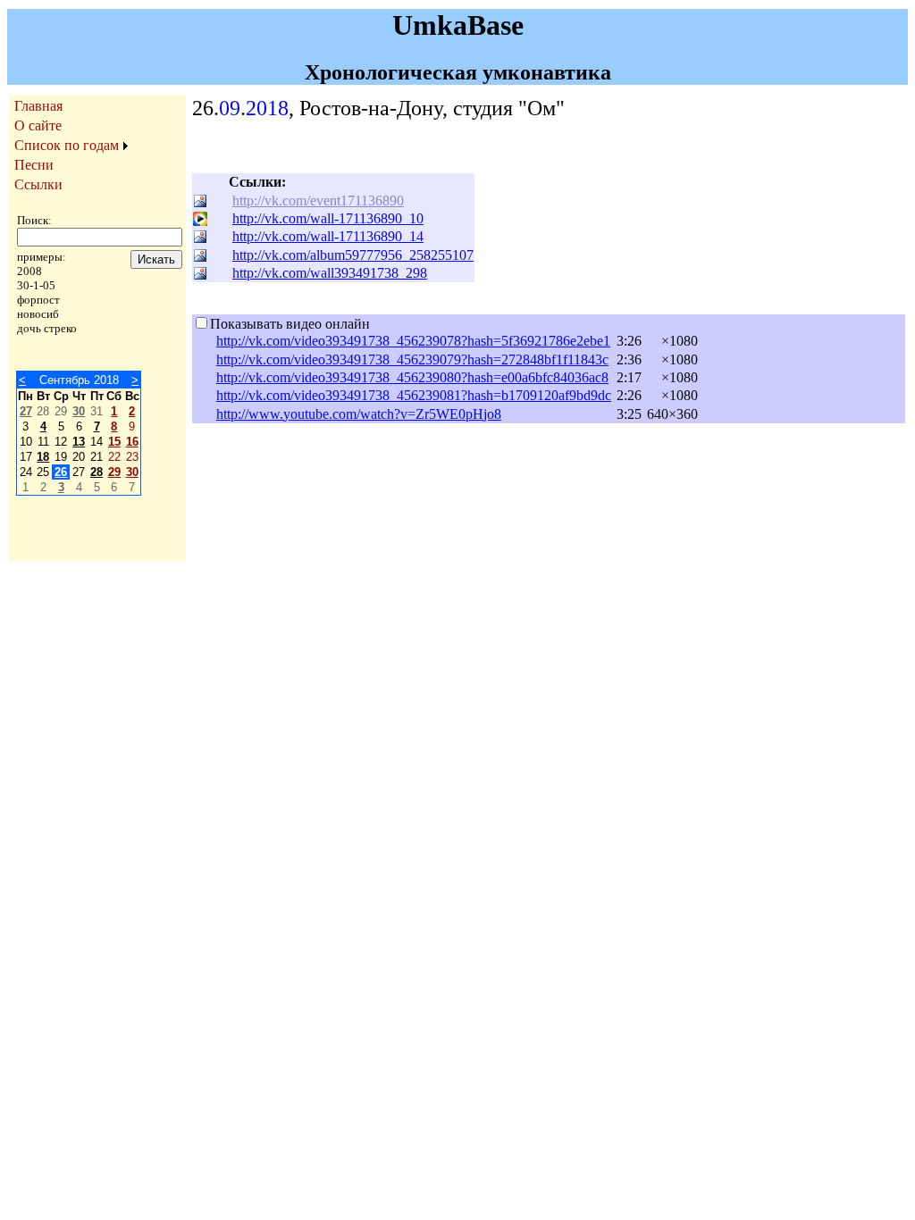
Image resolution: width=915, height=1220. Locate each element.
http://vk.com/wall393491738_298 (329, 272)
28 (96, 472)
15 (114, 441)
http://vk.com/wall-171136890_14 (328, 236)
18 (43, 457)
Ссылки (38, 184)
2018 (267, 108)
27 (26, 411)
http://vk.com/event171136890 (318, 200)
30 (78, 411)
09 (229, 108)
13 (78, 441)
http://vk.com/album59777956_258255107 (353, 255)
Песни (34, 164)
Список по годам (66, 145)
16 (132, 441)
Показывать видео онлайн (290, 323)
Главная (38, 105)
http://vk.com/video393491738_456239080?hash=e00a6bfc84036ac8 (412, 377)
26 (61, 472)
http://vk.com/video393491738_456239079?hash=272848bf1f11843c (412, 359)
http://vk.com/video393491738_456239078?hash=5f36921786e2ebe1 (413, 340)
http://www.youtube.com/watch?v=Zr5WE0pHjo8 (358, 414)
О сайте (38, 125)
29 (114, 472)
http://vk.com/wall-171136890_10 (328, 218)
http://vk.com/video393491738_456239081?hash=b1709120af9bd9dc (413, 395)
